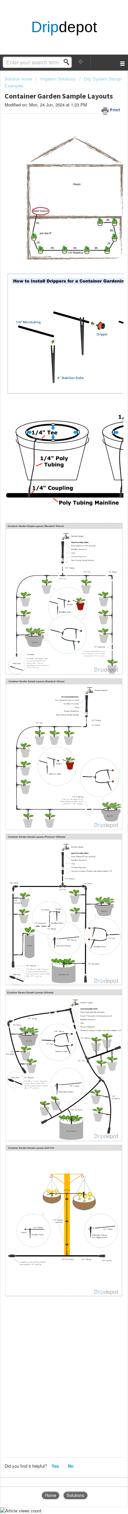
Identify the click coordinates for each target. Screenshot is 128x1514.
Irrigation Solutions (57, 79)
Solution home (19, 79)
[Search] (68, 62)
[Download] (52, 776)
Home (50, 1495)
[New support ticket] (81, 61)
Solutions (75, 1495)
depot (64, 27)
